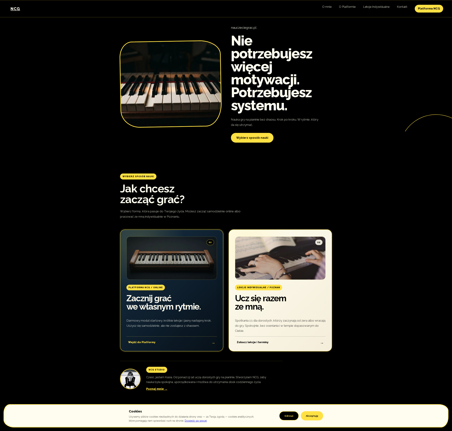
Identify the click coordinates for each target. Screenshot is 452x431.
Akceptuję (312, 415)
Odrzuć (288, 415)
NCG (15, 8)
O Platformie (347, 6)
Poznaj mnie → (156, 389)
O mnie (327, 6)
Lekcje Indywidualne (376, 6)
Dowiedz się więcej (196, 420)
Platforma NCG (429, 8)
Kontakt (402, 6)
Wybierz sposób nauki (252, 137)
